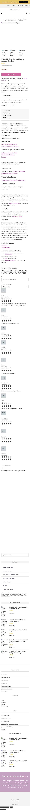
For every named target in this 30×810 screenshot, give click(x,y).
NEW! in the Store (8, 571)
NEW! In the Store (5, 718)
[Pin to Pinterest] (10, 105)
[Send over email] (1, 406)
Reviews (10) (6, 117)
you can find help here (14, 203)
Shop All (5, 585)
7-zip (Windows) (5, 247)
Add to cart (11, 74)
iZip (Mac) (4, 245)
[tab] (15, 110)
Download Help (7, 115)
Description (6, 110)
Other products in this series (9, 144)
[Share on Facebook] (6, 105)
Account (8, 5)
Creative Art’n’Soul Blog (7, 155)
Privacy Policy (4, 691)
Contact (3, 702)
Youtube (3, 157)
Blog (2, 700)
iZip (6, 258)
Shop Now (23, 2)
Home (2, 19)
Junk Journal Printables (11, 19)
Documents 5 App (9, 260)
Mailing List (4, 707)
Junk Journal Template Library (11, 574)
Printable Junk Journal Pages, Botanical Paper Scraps (22, 497)
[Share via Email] (13, 105)
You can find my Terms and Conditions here (13, 180)
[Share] (7, 807)
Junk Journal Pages (22, 19)
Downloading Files (5, 677)
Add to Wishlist (7, 95)
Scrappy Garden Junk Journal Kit (10, 146)
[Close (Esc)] (11, 807)
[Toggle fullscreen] (4, 807)
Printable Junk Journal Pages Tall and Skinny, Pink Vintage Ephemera (8, 521)
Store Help (14, 5)
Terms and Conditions (6, 689)
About (3, 704)
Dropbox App (8, 254)
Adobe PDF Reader (17, 216)
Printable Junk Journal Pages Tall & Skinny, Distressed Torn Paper (8, 546)
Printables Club (7, 582)
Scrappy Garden (17, 102)
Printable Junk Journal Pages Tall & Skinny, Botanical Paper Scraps (8, 497)
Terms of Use (27, 5)
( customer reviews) (6, 65)
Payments (4, 683)
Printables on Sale (8, 567)
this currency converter (6, 594)
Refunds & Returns (6, 686)
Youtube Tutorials (8, 589)
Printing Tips (20, 5)
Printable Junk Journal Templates (9, 724)
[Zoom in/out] (1, 807)
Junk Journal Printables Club (9, 153)
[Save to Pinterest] (1, 403)
